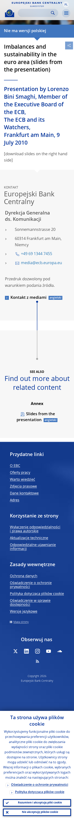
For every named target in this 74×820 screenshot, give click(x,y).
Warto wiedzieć (22, 479)
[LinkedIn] (26, 651)
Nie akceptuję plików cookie (40, 812)
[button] (66, 4)
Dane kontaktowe (24, 493)
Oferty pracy (20, 473)
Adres (14, 500)
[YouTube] (48, 651)
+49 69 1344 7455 (36, 254)
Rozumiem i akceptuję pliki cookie (40, 802)
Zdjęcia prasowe (23, 486)
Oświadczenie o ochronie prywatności (39, 785)
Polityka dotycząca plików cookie (37, 594)
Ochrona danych (23, 576)
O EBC (15, 466)
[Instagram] (37, 651)
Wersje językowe (23, 611)
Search (53, 12)
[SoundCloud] (59, 651)
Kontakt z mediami (28, 298)
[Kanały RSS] (37, 661)
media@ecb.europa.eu (41, 263)
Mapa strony (21, 622)
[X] (15, 651)
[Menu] (66, 13)
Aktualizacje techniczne (29, 538)
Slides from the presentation (36, 417)
